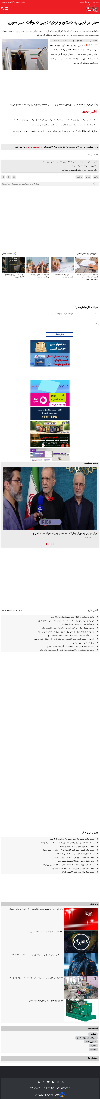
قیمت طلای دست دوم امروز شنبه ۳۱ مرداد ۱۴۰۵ (75, 853)
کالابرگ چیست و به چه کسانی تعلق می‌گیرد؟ (46, 931)
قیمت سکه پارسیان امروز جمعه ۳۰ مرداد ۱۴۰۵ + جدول (73, 868)
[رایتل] (50, 399)
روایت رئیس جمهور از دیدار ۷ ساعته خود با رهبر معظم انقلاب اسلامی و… (64, 533)
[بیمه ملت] (50, 360)
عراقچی (79, 177)
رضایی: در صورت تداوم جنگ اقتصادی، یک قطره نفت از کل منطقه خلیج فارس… (64, 639)
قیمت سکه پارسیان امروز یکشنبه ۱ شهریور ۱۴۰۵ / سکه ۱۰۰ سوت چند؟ (67, 842)
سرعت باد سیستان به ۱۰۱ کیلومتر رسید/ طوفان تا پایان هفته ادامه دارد (67, 650)
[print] (78, 41)
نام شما (96, 313)
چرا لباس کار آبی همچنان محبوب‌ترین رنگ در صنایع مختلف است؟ (37, 954)
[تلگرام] (3, 177)
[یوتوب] (47, 1082)
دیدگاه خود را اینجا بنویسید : (62, 313)
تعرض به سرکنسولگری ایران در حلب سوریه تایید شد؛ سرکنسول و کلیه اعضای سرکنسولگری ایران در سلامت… (52, 120)
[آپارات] (38, 1082)
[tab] (53, 544)
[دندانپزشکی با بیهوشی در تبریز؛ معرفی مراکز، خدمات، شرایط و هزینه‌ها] (81, 987)
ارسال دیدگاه (59, 334)
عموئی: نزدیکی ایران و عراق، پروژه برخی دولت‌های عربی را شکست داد (68, 628)
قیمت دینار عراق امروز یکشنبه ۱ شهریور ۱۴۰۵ (77, 846)
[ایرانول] (50, 427)
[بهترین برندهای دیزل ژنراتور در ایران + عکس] (81, 1010)
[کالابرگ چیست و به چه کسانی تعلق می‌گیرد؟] (81, 941)
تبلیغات (82, 2)
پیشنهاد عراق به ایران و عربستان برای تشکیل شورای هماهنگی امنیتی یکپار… (65, 631)
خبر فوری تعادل (90, 1041)
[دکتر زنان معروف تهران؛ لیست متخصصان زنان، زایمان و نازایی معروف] (81, 919)
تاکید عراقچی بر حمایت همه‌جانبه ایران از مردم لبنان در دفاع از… (69, 635)
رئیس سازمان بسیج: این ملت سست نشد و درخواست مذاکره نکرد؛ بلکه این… (65, 620)
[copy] (94, 184)
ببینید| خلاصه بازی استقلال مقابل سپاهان (78, 624)
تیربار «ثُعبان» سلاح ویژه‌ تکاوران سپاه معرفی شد (76, 861)
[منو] (6, 8)
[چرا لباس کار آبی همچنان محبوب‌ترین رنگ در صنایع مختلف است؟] (81, 964)
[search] (2, 8)
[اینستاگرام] (56, 1082)
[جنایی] (50, 440)
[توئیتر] (42, 1082)
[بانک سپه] (50, 413)
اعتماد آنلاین (39, 1088)
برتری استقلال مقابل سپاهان (83, 642)
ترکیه (96, 177)
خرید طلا (93, 1049)
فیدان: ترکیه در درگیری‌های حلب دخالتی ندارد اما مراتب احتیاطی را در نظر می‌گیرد (62, 125)
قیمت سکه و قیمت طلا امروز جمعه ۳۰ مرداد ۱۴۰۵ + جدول (71, 839)
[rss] (61, 1082)
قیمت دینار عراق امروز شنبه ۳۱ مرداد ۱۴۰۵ (78, 872)
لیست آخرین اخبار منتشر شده (11, 610)
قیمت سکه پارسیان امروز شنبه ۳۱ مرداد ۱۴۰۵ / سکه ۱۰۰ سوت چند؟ (68, 850)
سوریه (88, 177)
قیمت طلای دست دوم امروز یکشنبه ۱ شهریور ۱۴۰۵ (74, 857)
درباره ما (88, 2)
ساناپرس (93, 1045)
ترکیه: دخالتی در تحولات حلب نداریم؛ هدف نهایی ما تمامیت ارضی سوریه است (70, 162)
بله (28, 147)
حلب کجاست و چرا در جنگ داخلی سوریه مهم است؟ (79, 170)
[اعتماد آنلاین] (92, 8)
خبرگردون (93, 1034)
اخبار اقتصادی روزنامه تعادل (86, 1038)
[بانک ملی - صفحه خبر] (50, 346)
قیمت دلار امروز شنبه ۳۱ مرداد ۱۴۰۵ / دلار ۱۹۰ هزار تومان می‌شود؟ (68, 864)
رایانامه (96, 323)
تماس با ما (95, 2)
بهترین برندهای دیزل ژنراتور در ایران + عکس (46, 1000)
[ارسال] (81, 41)
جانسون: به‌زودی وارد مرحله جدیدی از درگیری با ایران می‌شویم (70, 646)
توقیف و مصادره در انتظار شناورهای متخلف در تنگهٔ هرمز (72, 617)
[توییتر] (14, 177)
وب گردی (94, 904)
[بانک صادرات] (50, 386)
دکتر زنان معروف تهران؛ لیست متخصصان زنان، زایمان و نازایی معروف (36, 909)
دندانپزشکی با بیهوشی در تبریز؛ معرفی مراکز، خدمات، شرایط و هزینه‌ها (36, 977)
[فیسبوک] (8, 177)
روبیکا (36, 147)
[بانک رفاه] (50, 454)
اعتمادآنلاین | (92, 44)
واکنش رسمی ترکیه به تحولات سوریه (84, 166)
